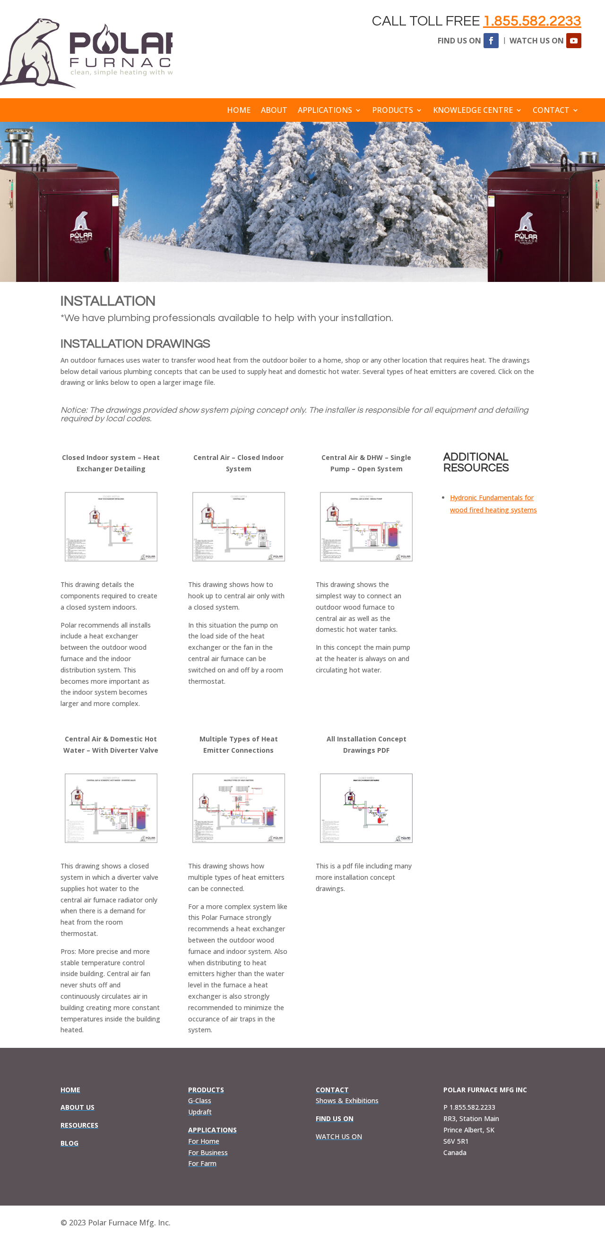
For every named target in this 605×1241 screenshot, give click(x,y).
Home (239, 111)
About (274, 111)
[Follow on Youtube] (573, 40)
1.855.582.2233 (532, 21)
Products (392, 111)
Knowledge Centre (473, 111)
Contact (551, 111)
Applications (325, 111)
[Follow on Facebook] (491, 40)
